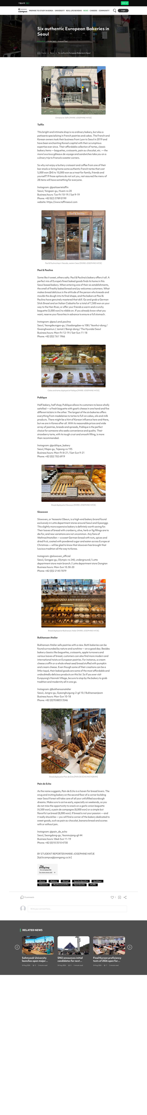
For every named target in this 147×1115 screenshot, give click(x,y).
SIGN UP (125, 3)
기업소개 (21, 3)
